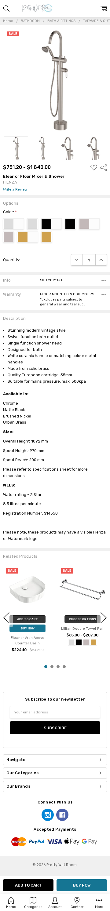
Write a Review (15, 189)
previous (6, 617)
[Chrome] (71, 642)
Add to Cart (27, 619)
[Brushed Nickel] (86, 642)
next (103, 617)
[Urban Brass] (93, 642)
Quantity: (11, 259)
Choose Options (82, 619)
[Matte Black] (78, 642)
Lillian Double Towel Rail (82, 629)
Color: (10, 212)
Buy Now (27, 628)
